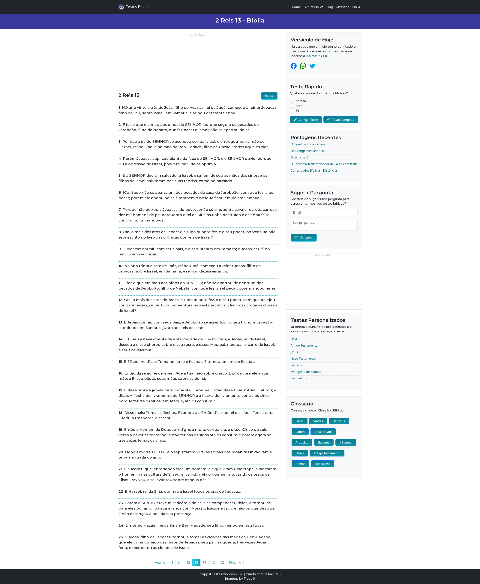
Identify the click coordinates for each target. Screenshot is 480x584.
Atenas (300, 464)
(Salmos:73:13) (316, 56)
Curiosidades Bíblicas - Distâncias (314, 170)
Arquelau (302, 442)
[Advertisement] (198, 63)
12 (188, 562)
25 (222, 562)
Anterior (161, 562)
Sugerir (306, 237)
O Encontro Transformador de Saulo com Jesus (324, 164)
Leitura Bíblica (313, 7)
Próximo (235, 562)
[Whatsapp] (304, 66)
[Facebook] (294, 66)
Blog (329, 7)
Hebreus (339, 421)
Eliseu (300, 453)
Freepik (249, 578)
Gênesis (296, 365)
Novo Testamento (303, 359)
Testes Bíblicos (139, 6)
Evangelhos (299, 378)
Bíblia (356, 7)
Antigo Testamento (304, 345)
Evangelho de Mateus (306, 372)
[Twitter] (312, 66)
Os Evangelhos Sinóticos (308, 151)
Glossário (342, 7)
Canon (300, 432)
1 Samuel (345, 442)
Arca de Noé (323, 432)
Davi (294, 339)
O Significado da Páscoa (308, 144)
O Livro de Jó (299, 157)
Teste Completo (343, 120)
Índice (269, 96)
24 (214, 562)
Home (296, 7)
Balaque (324, 442)
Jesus (294, 352)
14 (204, 562)
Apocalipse (322, 464)
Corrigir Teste (308, 120)
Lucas (300, 421)
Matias (318, 421)
